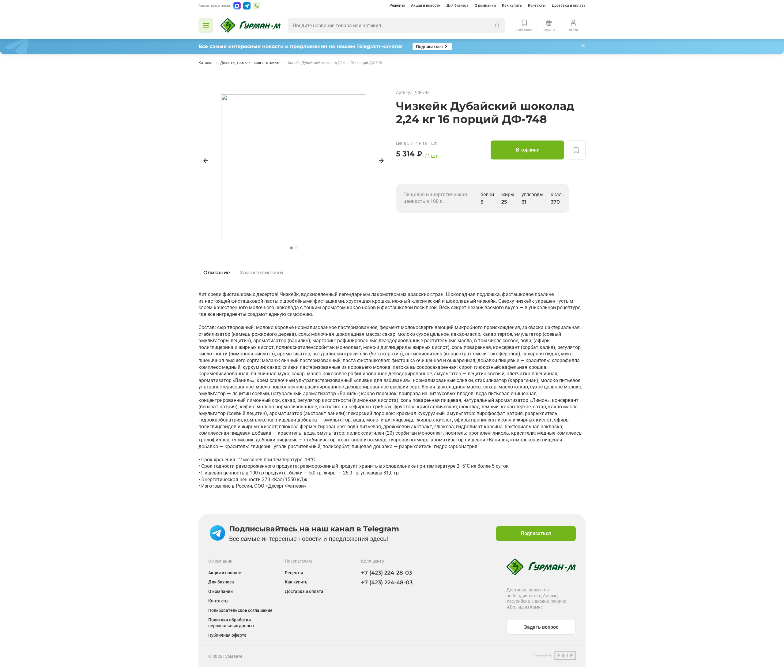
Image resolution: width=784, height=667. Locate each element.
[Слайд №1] (291, 247)
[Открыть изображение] (293, 166)
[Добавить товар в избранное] (576, 150)
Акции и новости (425, 5)
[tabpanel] (392, 390)
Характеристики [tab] (261, 272)
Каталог (205, 63)
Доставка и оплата (569, 5)
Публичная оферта (227, 635)
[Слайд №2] (296, 247)
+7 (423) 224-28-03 (386, 572)
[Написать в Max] (237, 5)
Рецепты (397, 5)
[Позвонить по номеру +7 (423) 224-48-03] (256, 5)
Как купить (512, 5)
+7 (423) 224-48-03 (387, 582)
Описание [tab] (216, 272)
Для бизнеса (458, 5)
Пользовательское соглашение (240, 610)
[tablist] (392, 272)
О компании (485, 5)
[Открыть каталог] (205, 25)
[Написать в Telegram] (247, 5)
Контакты (537, 5)
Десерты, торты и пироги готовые (249, 63)
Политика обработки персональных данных (231, 622)
